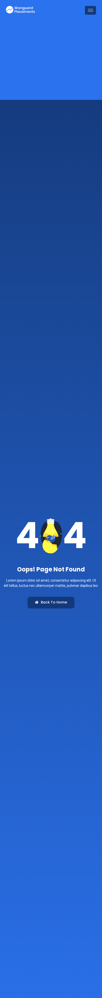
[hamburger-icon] (90, 10)
